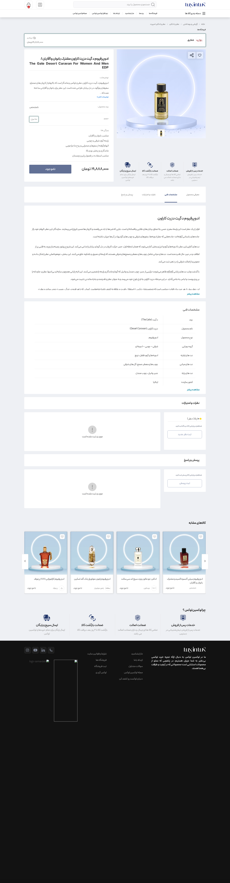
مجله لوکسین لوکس (80, 13)
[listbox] (161, 93)
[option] (161, 93)
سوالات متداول (135, 666)
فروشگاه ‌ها (153, 13)
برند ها (141, 13)
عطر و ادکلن (174, 24)
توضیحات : (104, 77)
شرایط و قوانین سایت (97, 654)
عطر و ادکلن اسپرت (158, 24)
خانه (203, 24)
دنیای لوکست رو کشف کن (131, 679)
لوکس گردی (101, 672)
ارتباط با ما (116, 13)
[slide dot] (161, 133)
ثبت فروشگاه (100, 666)
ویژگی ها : (104, 130)
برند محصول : (103, 106)
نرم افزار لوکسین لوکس (100, 13)
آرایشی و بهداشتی (190, 24)
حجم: (106, 118)
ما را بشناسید (129, 13)
